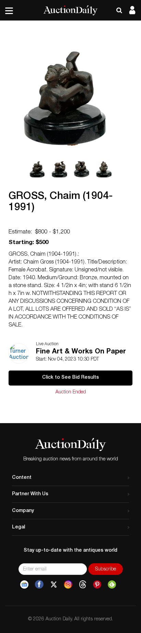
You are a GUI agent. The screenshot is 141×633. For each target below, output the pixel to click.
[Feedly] (112, 584)
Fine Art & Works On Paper (81, 352)
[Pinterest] (97, 584)
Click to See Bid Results (70, 377)
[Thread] (83, 584)
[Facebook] (39, 584)
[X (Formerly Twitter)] (53, 584)
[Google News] (24, 584)
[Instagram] (68, 584)
